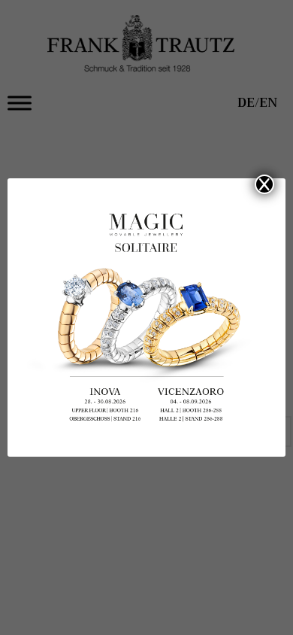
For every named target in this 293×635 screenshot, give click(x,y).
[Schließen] (264, 184)
